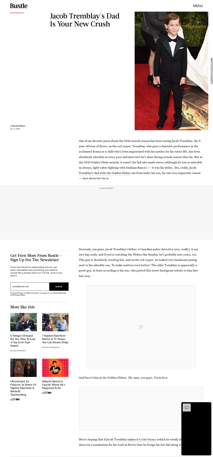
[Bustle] (18, 6)
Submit (58, 286)
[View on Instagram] (141, 327)
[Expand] (185, 405)
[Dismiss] (207, 405)
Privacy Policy (19, 295)
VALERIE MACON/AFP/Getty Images (211, 71)
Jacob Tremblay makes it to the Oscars (131, 439)
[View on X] (141, 408)
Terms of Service (59, 293)
